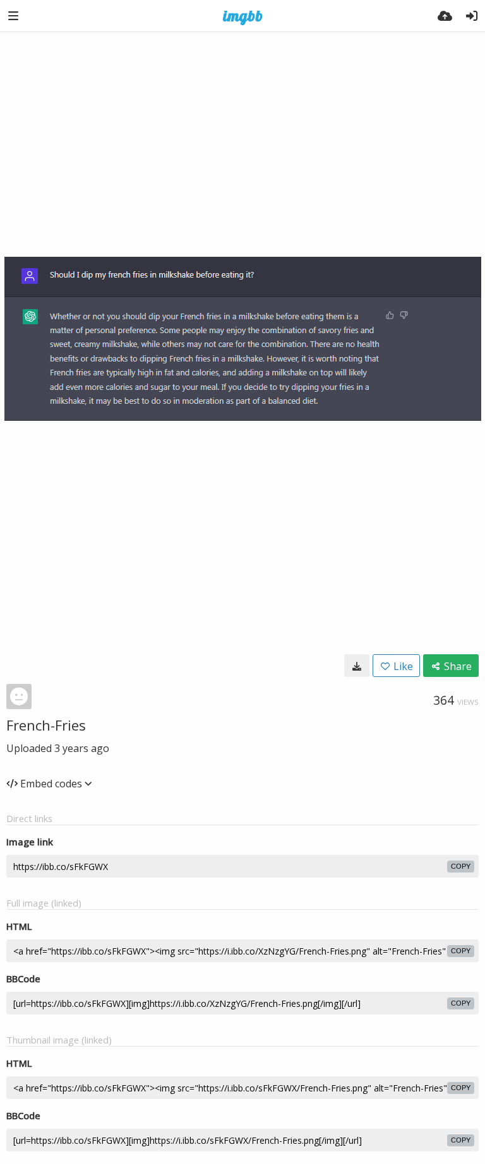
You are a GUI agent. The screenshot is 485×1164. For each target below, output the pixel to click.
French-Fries (46, 724)
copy (460, 866)
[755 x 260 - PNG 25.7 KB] (356, 665)
